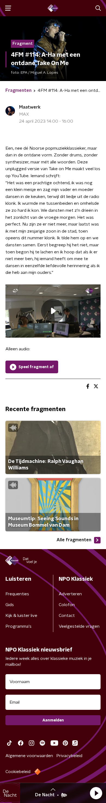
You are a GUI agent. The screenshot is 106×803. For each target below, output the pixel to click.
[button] (96, 793)
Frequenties (17, 594)
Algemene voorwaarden (29, 756)
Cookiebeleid (17, 772)
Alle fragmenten (74, 540)
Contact (67, 615)
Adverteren (70, 594)
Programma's (18, 626)
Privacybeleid (69, 756)
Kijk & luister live (21, 615)
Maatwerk (29, 107)
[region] (53, 311)
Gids (9, 605)
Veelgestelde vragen (79, 626)
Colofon (67, 605)
